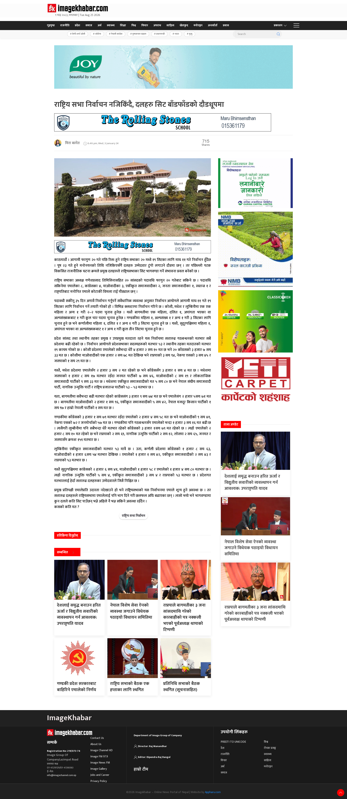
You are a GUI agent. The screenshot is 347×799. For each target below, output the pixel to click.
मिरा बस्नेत (72, 143)
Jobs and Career (99, 775)
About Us (95, 744)
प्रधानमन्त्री (160, 34)
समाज (88, 25)
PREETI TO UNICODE (233, 741)
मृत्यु (190, 34)
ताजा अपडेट (231, 424)
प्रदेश (77, 25)
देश (222, 748)
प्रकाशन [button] (278, 25)
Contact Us (97, 738)
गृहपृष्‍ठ (51, 25)
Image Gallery (98, 768)
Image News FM (100, 762)
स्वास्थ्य (111, 25)
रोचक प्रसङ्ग (270, 748)
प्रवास (226, 25)
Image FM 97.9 (99, 756)
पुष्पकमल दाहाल (139, 34)
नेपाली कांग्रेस (116, 34)
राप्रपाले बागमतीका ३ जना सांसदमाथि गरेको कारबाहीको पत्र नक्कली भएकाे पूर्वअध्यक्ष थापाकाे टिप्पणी (255, 613)
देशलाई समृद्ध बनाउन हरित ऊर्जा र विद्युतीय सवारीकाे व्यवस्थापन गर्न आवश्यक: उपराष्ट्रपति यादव (252, 482)
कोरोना (98, 34)
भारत (177, 34)
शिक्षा (123, 25)
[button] (296, 25)
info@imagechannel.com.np (61, 775)
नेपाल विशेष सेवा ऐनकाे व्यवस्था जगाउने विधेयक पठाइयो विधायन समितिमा (251, 548)
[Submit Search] (278, 34)
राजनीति (64, 25)
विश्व (133, 25)
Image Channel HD (101, 750)
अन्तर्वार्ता (212, 25)
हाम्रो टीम (141, 769)
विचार (144, 25)
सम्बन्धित (62, 552)
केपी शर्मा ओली (78, 34)
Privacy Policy (98, 781)
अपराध (157, 25)
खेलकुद (184, 25)
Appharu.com (213, 792)
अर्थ (99, 25)
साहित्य (170, 25)
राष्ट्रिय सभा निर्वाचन (133, 516)
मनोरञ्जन (198, 25)
